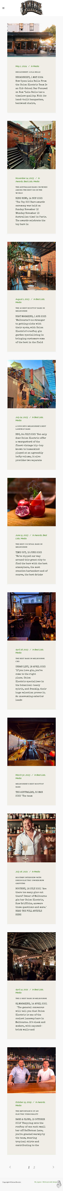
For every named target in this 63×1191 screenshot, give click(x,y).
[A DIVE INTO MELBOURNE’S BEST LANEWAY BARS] (31, 384)
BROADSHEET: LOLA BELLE (28, 72)
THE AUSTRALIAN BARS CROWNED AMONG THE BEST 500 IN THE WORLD (31, 190)
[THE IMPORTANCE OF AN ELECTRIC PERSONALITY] (31, 1070)
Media (36, 66)
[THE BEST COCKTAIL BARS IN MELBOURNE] (31, 502)
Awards (19, 181)
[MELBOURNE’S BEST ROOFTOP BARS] (31, 742)
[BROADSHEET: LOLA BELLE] (31, 40)
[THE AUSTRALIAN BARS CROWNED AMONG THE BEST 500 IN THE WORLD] (31, 145)
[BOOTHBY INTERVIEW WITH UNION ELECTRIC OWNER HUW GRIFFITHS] (31, 838)
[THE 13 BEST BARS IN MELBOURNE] (31, 956)
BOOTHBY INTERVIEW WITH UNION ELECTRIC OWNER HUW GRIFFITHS (30, 880)
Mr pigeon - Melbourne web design (46, 1182)
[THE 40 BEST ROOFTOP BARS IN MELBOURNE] (31, 266)
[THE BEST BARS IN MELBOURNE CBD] (31, 616)
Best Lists (28, 181)
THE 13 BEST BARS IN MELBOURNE (31, 998)
